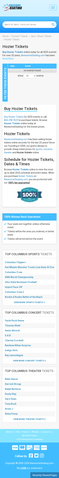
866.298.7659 (11, 120)
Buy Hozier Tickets (13, 116)
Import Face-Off (13, 287)
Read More (8, 58)
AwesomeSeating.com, (16, 179)
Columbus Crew (13, 272)
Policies (25, 432)
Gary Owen (10, 399)
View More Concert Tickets (29, 361)
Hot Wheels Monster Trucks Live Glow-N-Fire (29, 267)
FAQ (18, 432)
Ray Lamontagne (14, 355)
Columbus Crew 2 (14, 292)
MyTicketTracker (29, 435)
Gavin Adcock (12, 330)
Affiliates (35, 432)
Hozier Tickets (12, 123)
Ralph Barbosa (13, 389)
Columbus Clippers (15, 262)
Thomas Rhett (12, 325)
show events (31, 75)
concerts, (48, 149)
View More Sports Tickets (29, 302)
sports (39, 149)
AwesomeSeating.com (33, 55)
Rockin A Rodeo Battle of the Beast (23, 297)
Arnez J (9, 408)
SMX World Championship (19, 277)
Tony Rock (10, 404)
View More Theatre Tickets (28, 419)
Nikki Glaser (11, 379)
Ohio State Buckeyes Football (21, 282)
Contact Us (46, 432)
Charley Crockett (14, 340)
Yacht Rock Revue (14, 320)
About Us (10, 432)
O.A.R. (8, 335)
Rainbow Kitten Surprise (18, 345)
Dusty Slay (10, 394)
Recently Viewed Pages (45, 475)
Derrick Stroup (13, 384)
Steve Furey (11, 413)
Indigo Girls (11, 350)
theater (8, 152)
